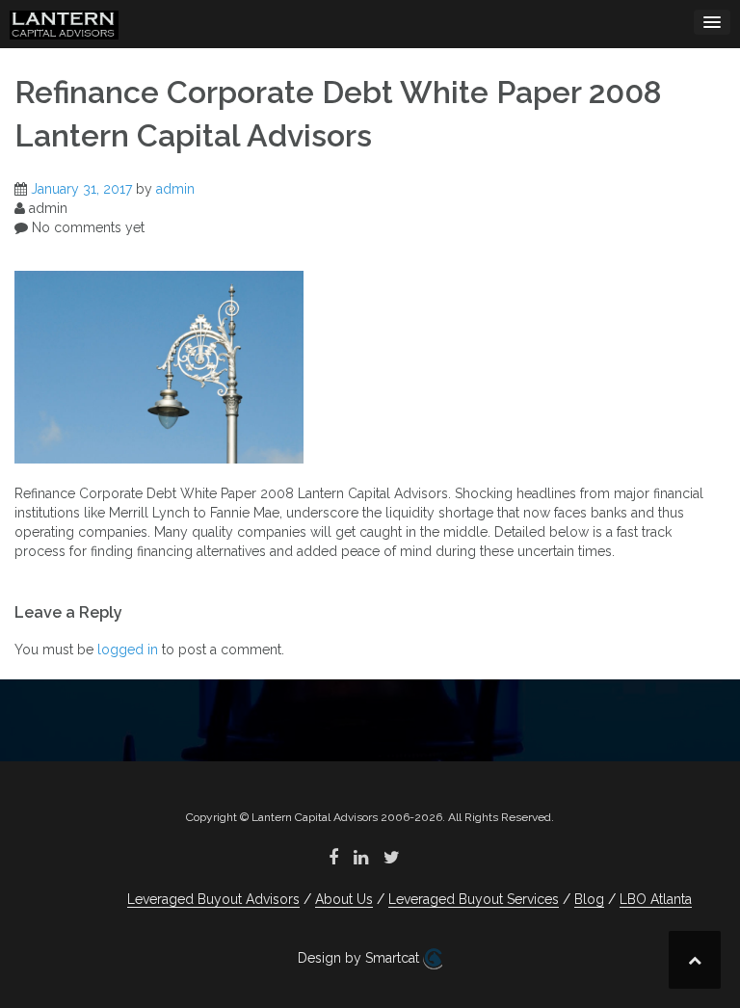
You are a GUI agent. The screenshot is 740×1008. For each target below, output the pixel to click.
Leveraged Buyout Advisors (213, 899)
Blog (589, 899)
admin (175, 189)
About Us (344, 899)
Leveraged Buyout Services (473, 899)
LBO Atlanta (656, 899)
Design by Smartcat (360, 958)
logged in (127, 649)
